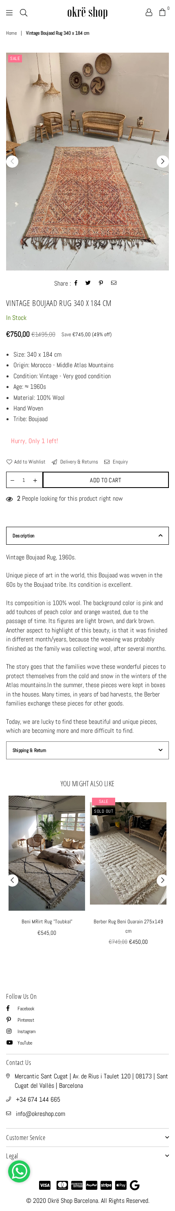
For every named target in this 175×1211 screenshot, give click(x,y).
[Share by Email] (114, 284)
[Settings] (149, 12)
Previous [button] (12, 161)
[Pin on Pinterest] (101, 284)
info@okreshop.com (40, 1113)
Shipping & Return (29, 750)
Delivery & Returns (78, 461)
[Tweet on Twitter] (88, 284)
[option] (87, 161)
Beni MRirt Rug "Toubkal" (47, 921)
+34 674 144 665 (38, 1099)
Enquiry (120, 461)
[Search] (23, 12)
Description (24, 535)
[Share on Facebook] (76, 284)
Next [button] (163, 161)
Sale (15, 58)
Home (11, 33)
